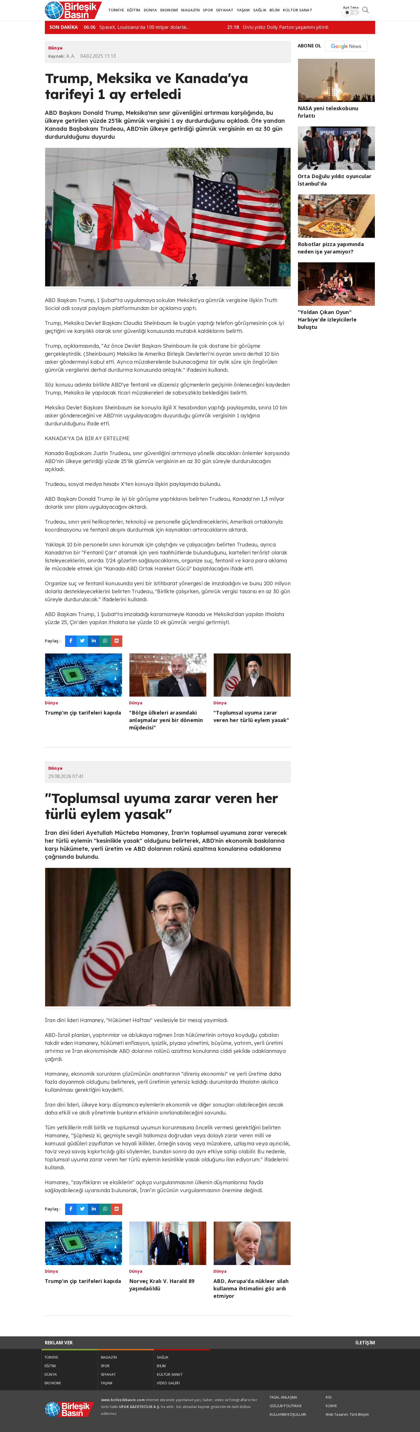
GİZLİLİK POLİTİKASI (286, 1405)
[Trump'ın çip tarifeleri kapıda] (83, 674)
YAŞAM (243, 10)
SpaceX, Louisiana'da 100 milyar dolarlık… (137, 27)
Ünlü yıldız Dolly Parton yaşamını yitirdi (277, 27)
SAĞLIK (259, 10)
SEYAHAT (224, 10)
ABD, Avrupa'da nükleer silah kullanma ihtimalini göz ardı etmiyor (251, 1288)
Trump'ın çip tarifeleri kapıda (83, 712)
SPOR (208, 10)
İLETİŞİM (365, 1343)
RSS (328, 1397)
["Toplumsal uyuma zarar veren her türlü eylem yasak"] (252, 674)
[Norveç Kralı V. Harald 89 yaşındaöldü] (168, 1242)
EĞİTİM (133, 10)
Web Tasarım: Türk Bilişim (347, 1414)
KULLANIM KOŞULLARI (288, 1414)
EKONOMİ (169, 10)
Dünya (55, 48)
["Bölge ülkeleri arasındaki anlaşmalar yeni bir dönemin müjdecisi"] (168, 674)
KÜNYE (331, 1405)
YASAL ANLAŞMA (283, 1397)
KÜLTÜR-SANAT (169, 1374)
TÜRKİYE (116, 10)
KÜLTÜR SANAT (297, 10)
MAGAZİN (190, 10)
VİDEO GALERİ (168, 1383)
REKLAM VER (59, 1343)
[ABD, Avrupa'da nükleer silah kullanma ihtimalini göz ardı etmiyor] (252, 1242)
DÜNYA (150, 10)
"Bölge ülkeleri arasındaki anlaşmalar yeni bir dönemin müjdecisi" (166, 720)
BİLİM (274, 10)
